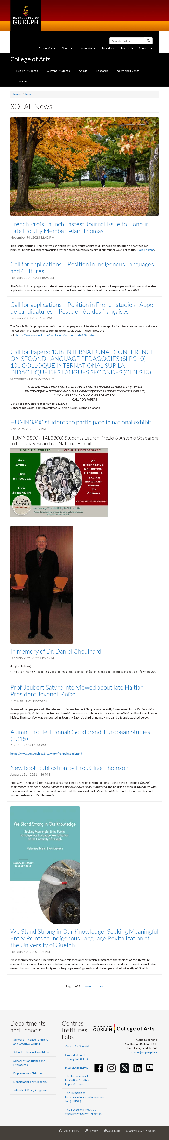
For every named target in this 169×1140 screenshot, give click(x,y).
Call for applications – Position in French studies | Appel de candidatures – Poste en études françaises (82, 308)
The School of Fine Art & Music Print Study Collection (83, 1111)
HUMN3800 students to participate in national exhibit (80, 422)
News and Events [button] (128, 70)
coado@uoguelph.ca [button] (144, 1052)
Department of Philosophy (30, 1081)
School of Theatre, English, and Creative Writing (30, 1041)
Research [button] (102, 70)
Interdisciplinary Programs (30, 1090)
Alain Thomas (145, 250)
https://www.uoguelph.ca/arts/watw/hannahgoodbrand (46, 753)
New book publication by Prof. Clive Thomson (69, 767)
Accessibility (72, 1132)
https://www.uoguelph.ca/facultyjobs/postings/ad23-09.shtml (55, 335)
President (108, 48)
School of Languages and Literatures (29, 1063)
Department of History (28, 1073)
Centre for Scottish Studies (83, 1046)
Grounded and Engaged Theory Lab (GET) (80, 1057)
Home (17, 94)
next (90, 986)
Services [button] (147, 49)
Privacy (94, 1132)
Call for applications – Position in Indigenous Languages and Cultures (82, 267)
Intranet (21, 81)
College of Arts (30, 59)
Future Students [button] (27, 70)
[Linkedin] (137, 1068)
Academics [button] (48, 49)
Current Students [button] (58, 70)
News (29, 94)
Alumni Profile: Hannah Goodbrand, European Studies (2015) (80, 735)
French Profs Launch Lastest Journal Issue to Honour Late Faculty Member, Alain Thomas (79, 227)
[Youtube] (150, 1067)
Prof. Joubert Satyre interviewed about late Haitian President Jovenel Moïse (76, 690)
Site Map (115, 1132)
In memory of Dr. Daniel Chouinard (55, 651)
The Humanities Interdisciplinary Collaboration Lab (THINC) (84, 1097)
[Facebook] (98, 1068)
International (87, 48)
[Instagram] (111, 1068)
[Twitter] (124, 1068)
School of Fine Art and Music (31, 1052)
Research (128, 49)
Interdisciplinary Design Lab (83, 1067)
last (102, 986)
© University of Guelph (141, 1130)
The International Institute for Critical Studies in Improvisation (82, 1080)
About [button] (68, 49)
